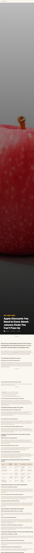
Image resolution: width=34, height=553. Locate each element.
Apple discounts (25, 351)
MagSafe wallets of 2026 (6, 443)
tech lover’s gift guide (10, 431)
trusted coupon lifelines (4, 498)
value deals (18, 365)
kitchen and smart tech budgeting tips (23, 521)
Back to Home (4, 1)
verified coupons (19, 401)
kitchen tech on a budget (5, 457)
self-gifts (16, 354)
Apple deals (12, 514)
